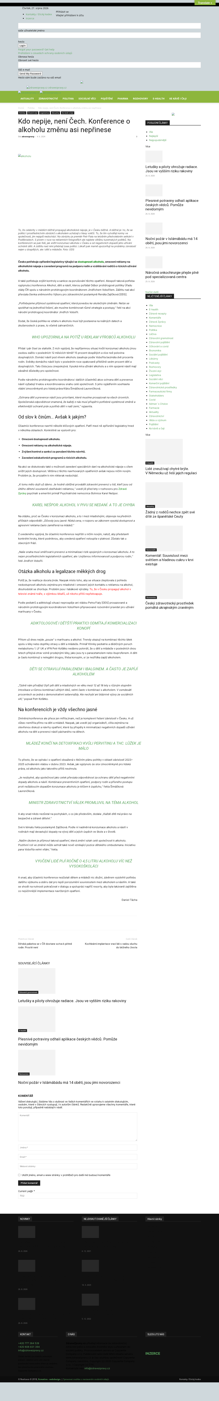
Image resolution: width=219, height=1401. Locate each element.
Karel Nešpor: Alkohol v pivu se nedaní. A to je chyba (83, 505)
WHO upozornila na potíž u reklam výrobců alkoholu (83, 337)
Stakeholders (156, 395)
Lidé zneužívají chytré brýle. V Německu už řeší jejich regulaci (171, 471)
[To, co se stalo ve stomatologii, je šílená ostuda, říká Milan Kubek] (109, 1300)
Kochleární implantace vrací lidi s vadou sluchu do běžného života (111, 945)
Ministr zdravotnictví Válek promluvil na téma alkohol (84, 802)
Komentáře (155, 317)
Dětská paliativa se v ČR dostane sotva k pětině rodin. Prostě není (45, 945)
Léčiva (152, 334)
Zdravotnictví (48, 98)
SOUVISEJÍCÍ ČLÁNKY (34, 963)
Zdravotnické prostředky (163, 387)
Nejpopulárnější (157, 140)
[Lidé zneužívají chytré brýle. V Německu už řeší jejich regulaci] (173, 451)
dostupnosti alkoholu (91, 261)
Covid (152, 399)
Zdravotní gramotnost (28, 992)
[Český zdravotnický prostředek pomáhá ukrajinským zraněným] (173, 586)
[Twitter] (66, 8)
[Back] (72, 8)
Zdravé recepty (157, 313)
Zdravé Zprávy (157, 321)
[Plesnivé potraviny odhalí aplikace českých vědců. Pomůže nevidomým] (77, 1019)
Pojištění (107, 98)
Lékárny (153, 358)
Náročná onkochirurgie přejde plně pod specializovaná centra (172, 275)
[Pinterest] (57, 144)
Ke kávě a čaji (67, 113)
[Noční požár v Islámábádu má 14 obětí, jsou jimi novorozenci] (77, 1062)
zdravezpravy (28, 136)
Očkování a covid (159, 346)
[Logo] (29, 92)
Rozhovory (140, 98)
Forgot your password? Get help (36, 49)
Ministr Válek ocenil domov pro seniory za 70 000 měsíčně (106, 1278)
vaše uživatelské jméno (31, 30)
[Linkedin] (73, 144)
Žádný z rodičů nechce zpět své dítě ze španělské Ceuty (170, 514)
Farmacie (154, 407)
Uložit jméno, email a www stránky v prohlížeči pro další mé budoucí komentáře (66, 1175)
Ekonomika (155, 350)
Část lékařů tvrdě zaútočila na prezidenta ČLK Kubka (105, 1244)
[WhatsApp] (65, 144)
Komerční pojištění (159, 383)
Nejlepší (153, 135)
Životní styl (32, 113)
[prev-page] (19, 1089)
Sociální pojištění (158, 354)
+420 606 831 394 (29, 1346)
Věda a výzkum (157, 420)
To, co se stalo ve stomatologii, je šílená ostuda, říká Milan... (108, 1312)
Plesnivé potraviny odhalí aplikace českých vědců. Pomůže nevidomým (171, 205)
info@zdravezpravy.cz (31, 1350)
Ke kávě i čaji (178, 98)
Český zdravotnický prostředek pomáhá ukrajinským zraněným (169, 605)
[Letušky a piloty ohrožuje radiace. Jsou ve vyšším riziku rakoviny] (77, 981)
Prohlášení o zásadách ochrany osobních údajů (45, 53)
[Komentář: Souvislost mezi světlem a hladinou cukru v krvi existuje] (173, 538)
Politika (68, 98)
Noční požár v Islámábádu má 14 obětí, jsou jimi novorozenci (69, 1082)
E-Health (159, 98)
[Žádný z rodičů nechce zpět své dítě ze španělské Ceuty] (173, 495)
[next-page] (21, 1089)
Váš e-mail (24, 69)
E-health (22, 1030)
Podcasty (154, 362)
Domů (21, 107)
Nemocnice (24, 1074)
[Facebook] (61, 8)
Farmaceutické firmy (160, 391)
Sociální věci (87, 98)
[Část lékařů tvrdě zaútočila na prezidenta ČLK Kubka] (109, 1232)
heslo (21, 41)
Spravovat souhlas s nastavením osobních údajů (86, 1379)
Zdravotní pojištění (159, 342)
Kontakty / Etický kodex (39, 14)
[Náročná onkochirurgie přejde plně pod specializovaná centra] (173, 262)
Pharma (123, 98)
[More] (81, 144)
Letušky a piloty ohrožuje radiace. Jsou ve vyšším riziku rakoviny (72, 1001)
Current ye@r (26, 1191)
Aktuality (27, 98)
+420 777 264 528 (28, 1343)
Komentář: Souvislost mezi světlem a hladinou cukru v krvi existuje (169, 560)
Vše (151, 131)
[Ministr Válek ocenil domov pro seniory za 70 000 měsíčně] (109, 1266)
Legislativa (44, 113)
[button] (197, 96)
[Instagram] (64, 8)
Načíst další (151, 292)
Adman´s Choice (158, 403)
